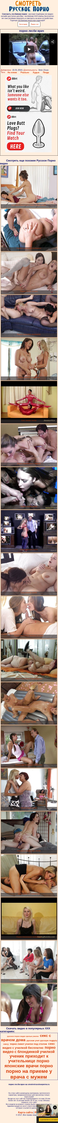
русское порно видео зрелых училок (23, 1036)
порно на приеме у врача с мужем (29, 1074)
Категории (23, 24)
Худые (36, 72)
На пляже (12, 72)
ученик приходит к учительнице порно (28, 1058)
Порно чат (35, 24)
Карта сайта (25, 1112)
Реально (25, 72)
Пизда (46, 72)
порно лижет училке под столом (28, 1044)
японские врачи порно (28, 1065)
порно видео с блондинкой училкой (29, 1050)
